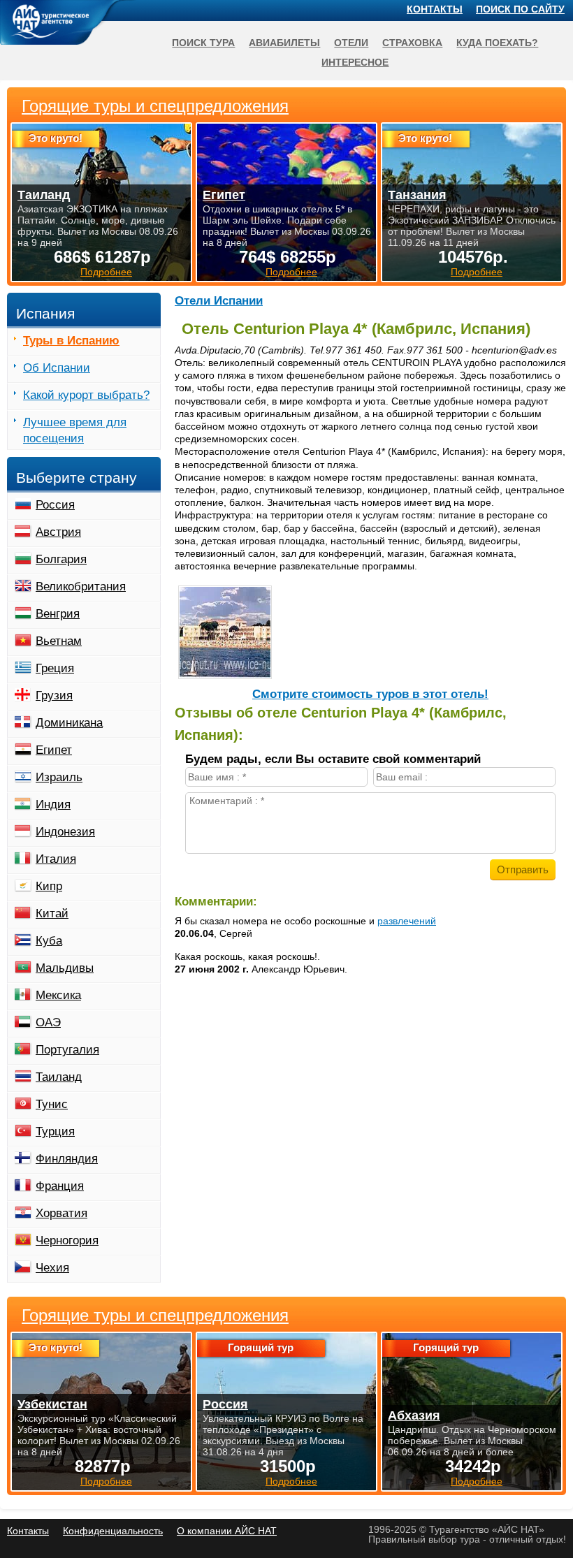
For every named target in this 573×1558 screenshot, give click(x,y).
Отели (351, 42)
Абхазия (414, 1415)
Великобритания (81, 586)
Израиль (59, 777)
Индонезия (65, 831)
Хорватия (61, 1213)
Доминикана (69, 722)
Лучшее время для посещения (74, 430)
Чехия (52, 1267)
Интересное (355, 62)
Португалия (67, 1049)
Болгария (61, 559)
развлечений (406, 920)
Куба (49, 940)
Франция (60, 1186)
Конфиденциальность (113, 1530)
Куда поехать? (497, 42)
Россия (55, 504)
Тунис (52, 1104)
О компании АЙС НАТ (227, 1530)
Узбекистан (52, 1404)
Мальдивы (65, 968)
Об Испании (56, 367)
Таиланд (59, 1077)
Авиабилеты (284, 42)
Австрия (58, 532)
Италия (56, 859)
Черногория (67, 1240)
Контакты (435, 9)
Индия (53, 804)
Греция (55, 668)
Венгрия (58, 613)
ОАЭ (48, 1022)
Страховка (412, 42)
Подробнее (106, 1481)
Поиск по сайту (520, 9)
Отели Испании (219, 300)
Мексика (58, 995)
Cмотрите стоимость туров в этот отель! (370, 694)
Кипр (49, 886)
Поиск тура (203, 42)
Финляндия (67, 1158)
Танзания (417, 195)
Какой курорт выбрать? (86, 395)
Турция (55, 1131)
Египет (54, 750)
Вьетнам (59, 641)
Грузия (54, 695)
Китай (52, 913)
